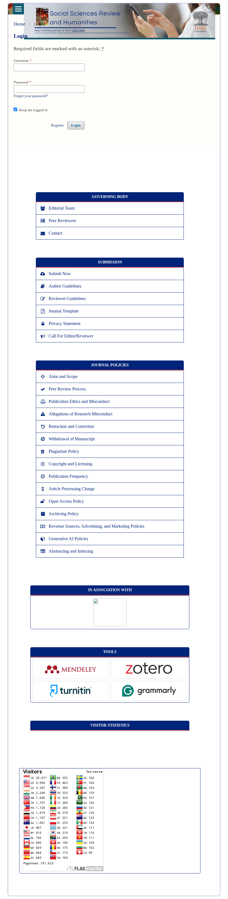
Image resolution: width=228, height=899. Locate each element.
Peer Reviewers (62, 220)
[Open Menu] (18, 8)
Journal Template (64, 311)
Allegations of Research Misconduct (80, 414)
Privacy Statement (64, 323)
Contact (55, 233)
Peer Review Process (67, 389)
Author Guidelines (65, 286)
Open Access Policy (66, 501)
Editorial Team (62, 208)
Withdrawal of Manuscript (72, 438)
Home (19, 24)
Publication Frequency (68, 476)
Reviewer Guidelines (67, 298)
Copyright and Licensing (70, 463)
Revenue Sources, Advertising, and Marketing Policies (96, 526)
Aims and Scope (63, 376)
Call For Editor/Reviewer (71, 336)
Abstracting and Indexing (71, 551)
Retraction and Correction (71, 426)
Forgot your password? (31, 96)
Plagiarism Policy (64, 451)
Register (57, 125)
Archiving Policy (64, 513)
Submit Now (60, 273)
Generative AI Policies (68, 538)
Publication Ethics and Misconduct (79, 401)
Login (76, 125)
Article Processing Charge (72, 488)
